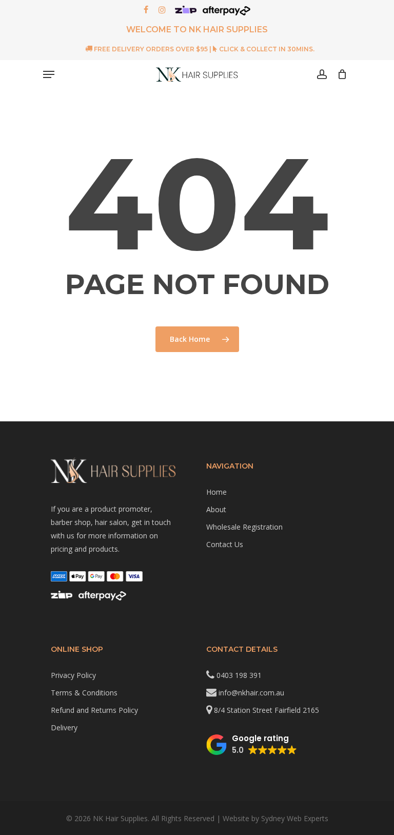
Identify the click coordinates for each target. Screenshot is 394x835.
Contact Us (224, 544)
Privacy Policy (73, 675)
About (216, 509)
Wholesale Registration (244, 527)
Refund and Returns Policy (94, 710)
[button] (251, 744)
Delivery (64, 727)
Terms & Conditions (84, 692)
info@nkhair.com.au (251, 692)
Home (216, 492)
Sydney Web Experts (294, 818)
